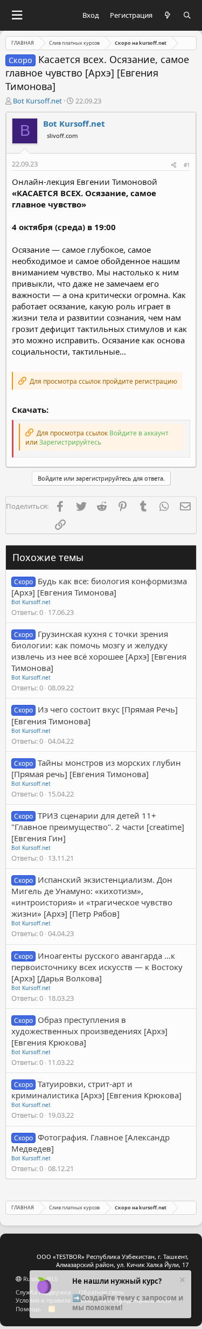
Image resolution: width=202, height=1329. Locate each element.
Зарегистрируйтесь (70, 442)
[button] (17, 15)
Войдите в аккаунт (139, 433)
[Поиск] (187, 15)
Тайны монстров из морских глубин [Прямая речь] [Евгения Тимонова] (96, 768)
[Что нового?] (168, 15)
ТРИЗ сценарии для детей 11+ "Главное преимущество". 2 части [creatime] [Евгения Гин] (97, 826)
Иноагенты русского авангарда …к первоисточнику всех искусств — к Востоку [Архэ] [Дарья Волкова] (97, 967)
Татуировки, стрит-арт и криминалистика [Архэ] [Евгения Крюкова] (96, 1089)
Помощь (28, 1309)
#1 (187, 165)
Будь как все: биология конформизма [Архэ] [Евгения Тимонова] (99, 587)
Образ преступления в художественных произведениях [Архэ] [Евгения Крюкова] (89, 1031)
